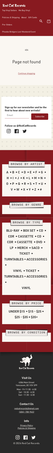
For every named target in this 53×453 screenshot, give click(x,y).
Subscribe (39, 116)
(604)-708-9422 (26, 412)
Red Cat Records (31, 443)
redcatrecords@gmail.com (26, 408)
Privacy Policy (26, 425)
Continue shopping (26, 73)
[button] (43, 21)
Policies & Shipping (26, 428)
